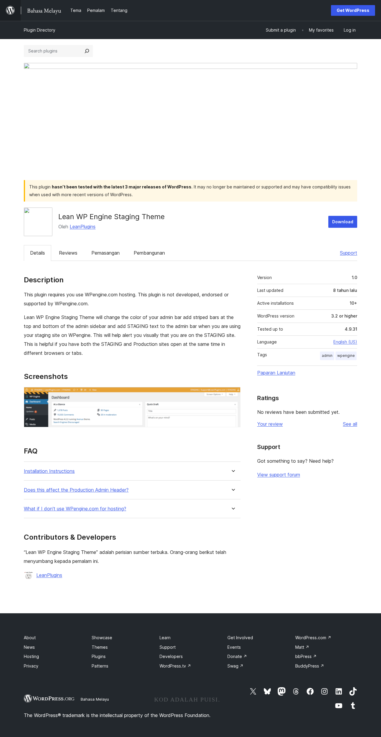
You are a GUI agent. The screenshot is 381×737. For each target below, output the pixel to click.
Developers (171, 656)
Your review (270, 424)
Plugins (99, 656)
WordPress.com (313, 637)
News (29, 647)
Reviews (68, 253)
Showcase (102, 637)
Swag (235, 665)
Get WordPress (353, 10)
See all (350, 424)
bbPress (306, 656)
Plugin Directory (39, 29)
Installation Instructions (49, 471)
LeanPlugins (83, 227)
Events (234, 647)
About (30, 637)
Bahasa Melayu (95, 699)
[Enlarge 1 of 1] (232, 395)
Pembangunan (149, 253)
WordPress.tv (175, 665)
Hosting (31, 656)
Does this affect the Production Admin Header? (76, 490)
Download (342, 221)
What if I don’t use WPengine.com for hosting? (75, 509)
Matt (302, 647)
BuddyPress (309, 665)
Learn (165, 637)
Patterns (100, 665)
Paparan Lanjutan (276, 373)
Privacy (31, 665)
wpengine (346, 355)
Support (348, 253)
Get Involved (240, 637)
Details (37, 253)
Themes (100, 647)
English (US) (345, 341)
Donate (237, 656)
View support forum (278, 475)
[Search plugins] (87, 51)
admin (327, 355)
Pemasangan (105, 253)
